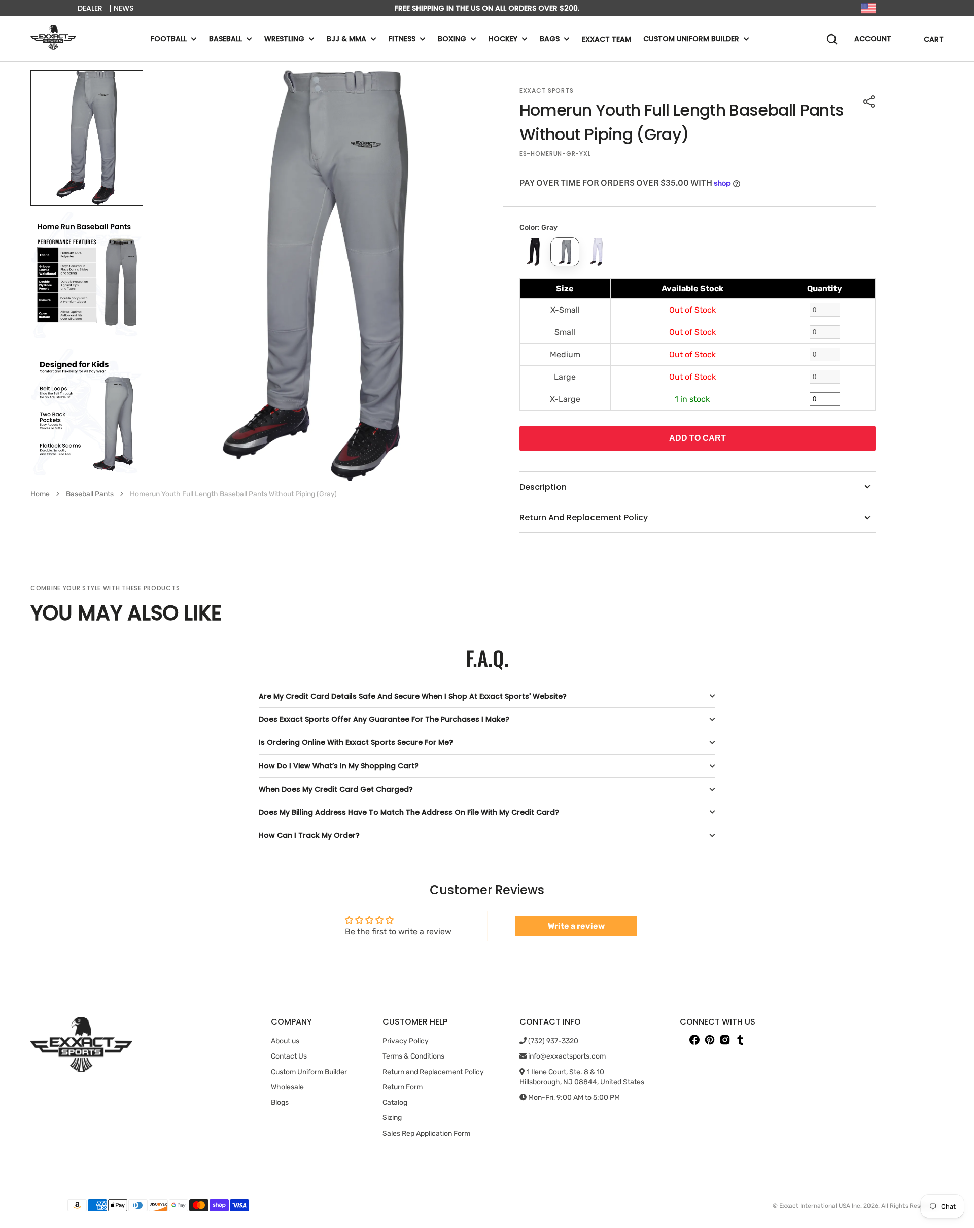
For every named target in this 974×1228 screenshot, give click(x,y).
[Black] (533, 252)
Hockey (503, 39)
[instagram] (725, 1040)
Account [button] (872, 39)
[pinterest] (710, 1040)
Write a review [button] (576, 926)
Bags (550, 39)
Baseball (225, 39)
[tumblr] (740, 1040)
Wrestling (284, 39)
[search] (832, 39)
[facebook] (694, 1040)
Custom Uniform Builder (691, 39)
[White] (596, 252)
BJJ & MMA (346, 39)
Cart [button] (934, 39)
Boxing (452, 39)
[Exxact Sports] (53, 39)
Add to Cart (697, 438)
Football (169, 39)
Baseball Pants (90, 494)
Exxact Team (606, 39)
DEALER (90, 8)
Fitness (402, 39)
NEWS (123, 8)
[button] (869, 101)
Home (40, 494)
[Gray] (565, 252)
